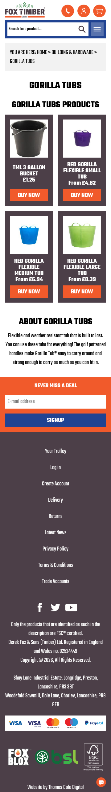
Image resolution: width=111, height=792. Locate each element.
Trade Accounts (55, 581)
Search (82, 29)
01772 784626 (67, 11)
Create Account (55, 484)
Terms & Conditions (55, 565)
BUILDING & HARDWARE (72, 52)
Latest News (56, 532)
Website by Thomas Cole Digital (55, 787)
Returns (56, 516)
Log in (55, 467)
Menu (97, 29)
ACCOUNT (83, 11)
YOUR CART (99, 11)
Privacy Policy (55, 549)
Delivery (55, 500)
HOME (42, 52)
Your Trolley (55, 451)
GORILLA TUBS (22, 61)
